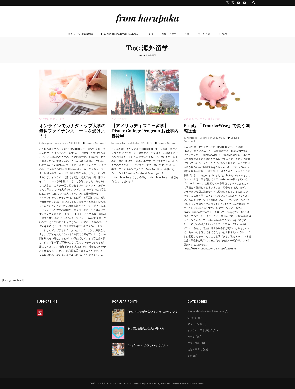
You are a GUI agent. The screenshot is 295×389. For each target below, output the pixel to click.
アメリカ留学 (119, 119)
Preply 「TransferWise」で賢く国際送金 (217, 128)
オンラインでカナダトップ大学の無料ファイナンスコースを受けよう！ (72, 131)
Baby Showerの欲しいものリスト (148, 345)
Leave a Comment (96, 143)
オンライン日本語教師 (80, 34)
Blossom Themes (170, 383)
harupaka (47, 143)
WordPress (199, 383)
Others (222, 34)
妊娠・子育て (169, 34)
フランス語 (204, 34)
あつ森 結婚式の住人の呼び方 (146, 328)
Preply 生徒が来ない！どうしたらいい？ (153, 311)
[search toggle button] (253, 3)
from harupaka (147, 18)
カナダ (149, 34)
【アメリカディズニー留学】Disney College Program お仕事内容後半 (145, 131)
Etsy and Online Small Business (119, 34)
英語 (187, 34)
